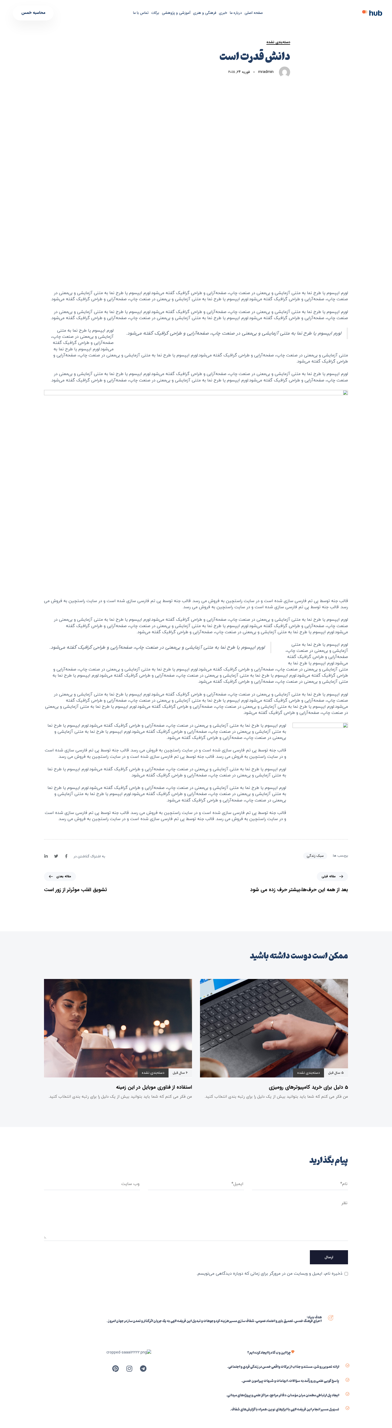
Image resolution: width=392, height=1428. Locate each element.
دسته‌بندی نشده (278, 42)
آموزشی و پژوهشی (176, 13)
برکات (155, 13)
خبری (223, 13)
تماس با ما (141, 13)
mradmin (266, 72)
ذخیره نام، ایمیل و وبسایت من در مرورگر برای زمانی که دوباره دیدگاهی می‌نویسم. (269, 1274)
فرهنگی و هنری (204, 13)
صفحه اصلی (254, 13)
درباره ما (236, 13)
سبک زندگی (315, 856)
